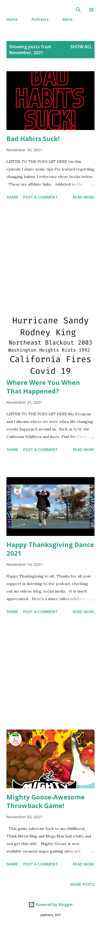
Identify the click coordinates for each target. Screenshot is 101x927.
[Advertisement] (50, 258)
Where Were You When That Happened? (43, 386)
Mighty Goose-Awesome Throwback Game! (45, 801)
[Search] (78, 9)
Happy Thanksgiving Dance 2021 (50, 548)
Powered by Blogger (54, 904)
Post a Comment (40, 197)
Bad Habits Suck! (33, 138)
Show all (81, 47)
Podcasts (40, 19)
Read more (84, 197)
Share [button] (12, 197)
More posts (82, 884)
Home (12, 19)
